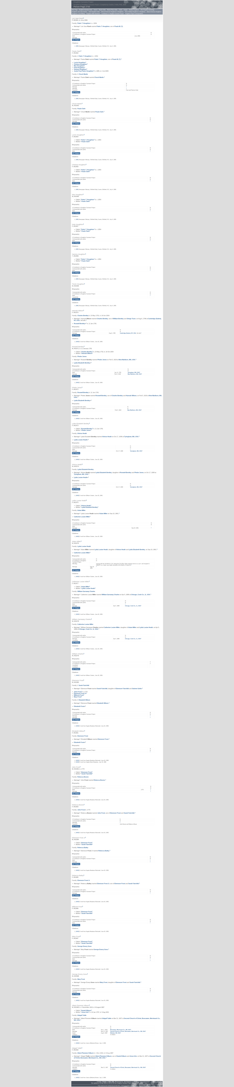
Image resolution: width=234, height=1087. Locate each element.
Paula (81, 108)
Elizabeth (84, 700)
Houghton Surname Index (85, 9)
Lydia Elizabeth (82, 363)
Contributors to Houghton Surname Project (112, 13)
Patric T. (83, 23)
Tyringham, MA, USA (133, 372)
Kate (79, 67)
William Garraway (86, 591)
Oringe (131, 318)
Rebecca (83, 777)
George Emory (84, 946)
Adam (81, 510)
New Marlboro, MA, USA (127, 359)
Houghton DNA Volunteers (93, 13)
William (118, 318)
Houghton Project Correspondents (134, 13)
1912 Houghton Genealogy (147, 9)
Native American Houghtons (154, 11)
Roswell (79, 323)
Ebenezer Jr (80, 693)
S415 (77, 341)
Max (79, 66)
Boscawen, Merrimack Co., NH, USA (120, 1029)
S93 (77, 46)
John (77, 691)
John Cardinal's (108, 1085)
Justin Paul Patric (83, 71)
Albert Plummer (85, 1053)
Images (126, 9)
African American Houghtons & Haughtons (112, 11)
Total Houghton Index (94, 11)
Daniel (86, 1010)
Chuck (83, 74)
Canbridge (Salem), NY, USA (128, 333)
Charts (120, 9)
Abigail (81, 1015)
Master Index (102, 9)
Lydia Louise (80, 440)
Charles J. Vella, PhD (108, 1081)
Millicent (79, 695)
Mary (77, 697)
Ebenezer (122, 688)
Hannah (86, 353)
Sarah (84, 685)
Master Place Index (112, 9)
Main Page (75, 9)
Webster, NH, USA (115, 1033)
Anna (84, 1012)
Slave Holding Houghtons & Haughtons (135, 11)
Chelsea (80, 64)
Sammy (80, 69)
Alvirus (82, 433)
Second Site (114, 1085)
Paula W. (119, 26)
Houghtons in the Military (78, 13)
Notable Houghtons (134, 9)
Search (95, 9)
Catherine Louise (82, 517)
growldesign (133, 1085)
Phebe (82, 356)
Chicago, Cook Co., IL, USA (140, 594)
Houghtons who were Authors (79, 11)
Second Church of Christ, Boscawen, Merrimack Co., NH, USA (127, 1031)
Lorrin (79, 62)
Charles (82, 315)
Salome (137, 688)
